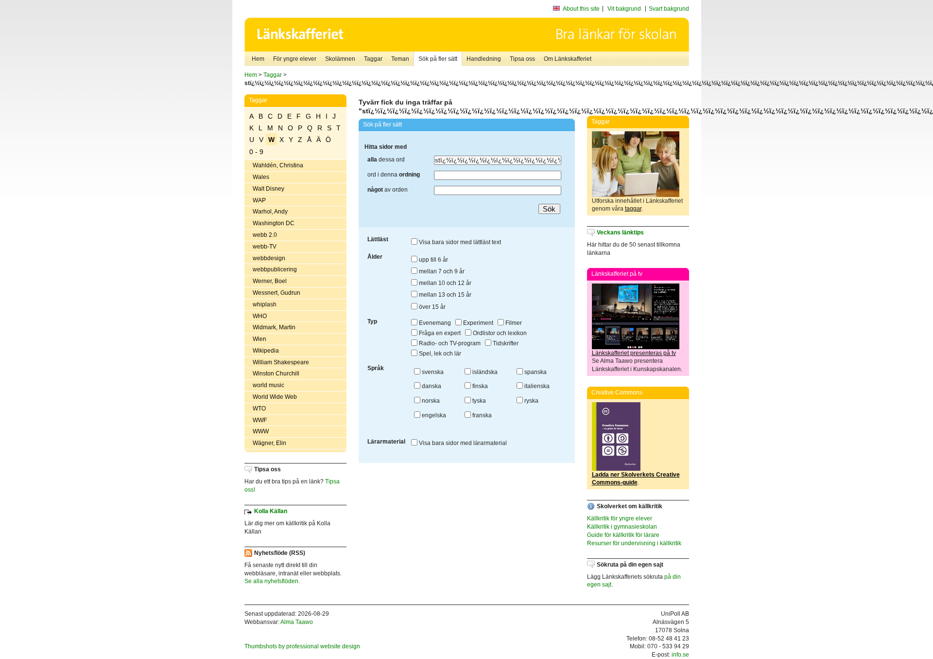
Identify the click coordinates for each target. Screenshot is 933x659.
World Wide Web (275, 396)
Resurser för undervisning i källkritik (634, 543)
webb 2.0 (265, 235)
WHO (260, 316)
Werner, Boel (270, 281)
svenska (432, 372)
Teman (400, 58)
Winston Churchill (276, 373)
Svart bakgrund (669, 8)
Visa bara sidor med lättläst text (459, 242)
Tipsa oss (522, 58)
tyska (478, 400)
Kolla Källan (270, 511)
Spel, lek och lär (439, 353)
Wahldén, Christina (278, 165)
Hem (258, 58)
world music (268, 385)
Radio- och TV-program (449, 343)
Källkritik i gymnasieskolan (622, 526)
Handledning (483, 58)
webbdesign (269, 258)
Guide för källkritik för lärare (623, 535)
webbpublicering (275, 269)
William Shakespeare (281, 362)
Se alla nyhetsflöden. (272, 581)
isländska (484, 372)
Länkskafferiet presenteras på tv (634, 353)
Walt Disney (268, 188)
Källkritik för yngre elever (619, 518)
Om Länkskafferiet (567, 58)
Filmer (513, 323)
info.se (680, 654)
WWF (260, 420)
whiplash (264, 304)
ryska (530, 400)
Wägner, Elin (269, 443)
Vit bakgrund (624, 8)
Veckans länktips (620, 232)
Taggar (373, 58)
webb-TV (264, 246)
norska (430, 400)
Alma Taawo (296, 622)
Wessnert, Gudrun (276, 292)
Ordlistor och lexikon (499, 333)
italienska (536, 386)
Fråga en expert (439, 333)
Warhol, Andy (270, 211)
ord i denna (393, 174)
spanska (535, 372)
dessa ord (386, 159)
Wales (261, 177)
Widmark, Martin (274, 327)
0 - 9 (256, 152)
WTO (259, 408)
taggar (633, 208)
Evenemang (434, 323)
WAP (259, 200)
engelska (433, 415)
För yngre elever (294, 58)
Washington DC (273, 223)
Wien (259, 339)
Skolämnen (340, 58)
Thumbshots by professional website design (302, 646)
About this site (581, 8)
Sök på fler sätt (437, 58)
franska (481, 415)
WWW (261, 431)
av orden (387, 189)
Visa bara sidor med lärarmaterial (462, 443)
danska (430, 386)
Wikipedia (266, 350)
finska (479, 386)
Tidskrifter (504, 343)
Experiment (477, 323)
